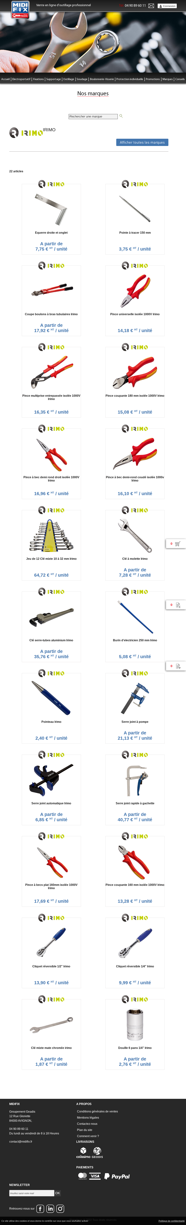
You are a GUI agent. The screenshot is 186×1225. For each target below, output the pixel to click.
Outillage (68, 79)
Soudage (82, 79)
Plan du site (84, 1129)
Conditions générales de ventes (97, 1111)
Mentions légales (87, 1117)
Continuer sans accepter (118, 1220)
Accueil (5, 79)
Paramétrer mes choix (145, 1220)
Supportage (53, 79)
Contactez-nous (86, 1123)
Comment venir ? (87, 1136)
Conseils (180, 79)
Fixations (38, 79)
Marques (167, 79)
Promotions (153, 79)
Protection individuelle (129, 79)
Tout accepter (96, 1220)
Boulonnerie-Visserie (102, 79)
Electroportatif (21, 79)
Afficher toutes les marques (142, 142)
